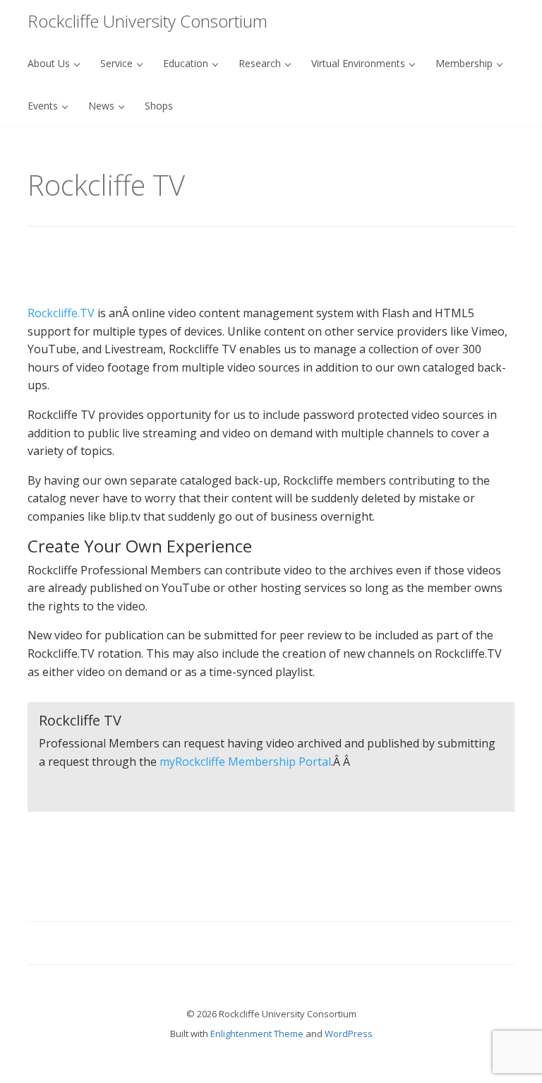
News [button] (102, 105)
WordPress (349, 1033)
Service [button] (118, 63)
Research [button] (261, 63)
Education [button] (187, 63)
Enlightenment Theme (256, 1033)
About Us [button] (50, 63)
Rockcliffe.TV (61, 313)
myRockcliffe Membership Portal (245, 761)
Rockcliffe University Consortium (147, 20)
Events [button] (44, 105)
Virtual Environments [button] (359, 63)
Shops (159, 105)
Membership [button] (465, 63)
